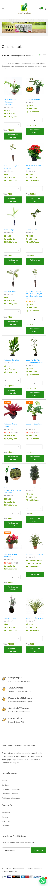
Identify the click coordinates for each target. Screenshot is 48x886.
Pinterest (5, 825)
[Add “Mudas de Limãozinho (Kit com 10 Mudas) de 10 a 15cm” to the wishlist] (19, 468)
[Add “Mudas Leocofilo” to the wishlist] (19, 598)
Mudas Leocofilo (10, 618)
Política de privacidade (11, 798)
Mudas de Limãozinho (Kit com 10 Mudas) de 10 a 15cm (12, 490)
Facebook (6, 812)
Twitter (5, 817)
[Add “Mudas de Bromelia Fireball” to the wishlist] (19, 404)
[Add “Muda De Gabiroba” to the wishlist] (41, 80)
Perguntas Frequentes (11, 789)
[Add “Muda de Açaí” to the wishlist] (19, 210)
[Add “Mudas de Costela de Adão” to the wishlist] (41, 404)
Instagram (6, 821)
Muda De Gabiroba (33, 99)
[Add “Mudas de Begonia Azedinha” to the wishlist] (19, 535)
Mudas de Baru (32, 230)
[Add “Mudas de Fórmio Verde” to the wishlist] (41, 598)
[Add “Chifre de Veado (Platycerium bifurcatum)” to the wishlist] (19, 80)
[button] (19, 86)
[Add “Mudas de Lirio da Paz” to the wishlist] (41, 535)
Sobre (4, 780)
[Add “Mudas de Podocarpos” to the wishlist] (41, 468)
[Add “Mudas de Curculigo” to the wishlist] (19, 340)
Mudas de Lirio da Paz (34, 554)
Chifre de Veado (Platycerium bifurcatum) (10, 101)
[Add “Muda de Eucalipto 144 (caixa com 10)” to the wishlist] (19, 146)
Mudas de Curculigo (11, 360)
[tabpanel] (24, 27)
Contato (5, 785)
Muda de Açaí (9, 230)
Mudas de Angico (10, 291)
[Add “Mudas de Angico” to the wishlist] (19, 272)
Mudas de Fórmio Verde (35, 618)
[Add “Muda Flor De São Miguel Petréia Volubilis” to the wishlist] (41, 340)
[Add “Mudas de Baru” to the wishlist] (41, 210)
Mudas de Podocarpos (34, 488)
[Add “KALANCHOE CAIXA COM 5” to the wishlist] (41, 146)
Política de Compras (10, 793)
